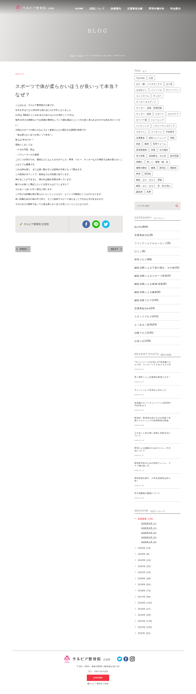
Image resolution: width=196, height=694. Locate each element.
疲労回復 (174, 156)
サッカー (157, 96)
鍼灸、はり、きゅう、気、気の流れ (153, 186)
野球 (138, 174)
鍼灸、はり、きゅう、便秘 (149, 180)
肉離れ (139, 162)
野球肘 (148, 174)
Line (96, 224)
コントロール (142, 96)
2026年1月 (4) (149, 542)
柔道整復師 (141, 150)
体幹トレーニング (157, 138)
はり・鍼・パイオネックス (149, 84)
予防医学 (170, 132)
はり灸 (169, 84)
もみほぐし (141, 90)
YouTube (140, 78)
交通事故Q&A (142, 308)
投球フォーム (159, 144)
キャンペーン (172, 90)
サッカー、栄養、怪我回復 (149, 108)
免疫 (138, 144)
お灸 (151, 78)
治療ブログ (140, 332)
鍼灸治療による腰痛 (145, 292)
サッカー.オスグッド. (146, 102)
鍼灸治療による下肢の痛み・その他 (154, 267)
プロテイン (141, 132)
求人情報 (140, 156)
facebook (86, 224)
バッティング (142, 126)
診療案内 (116, 8)
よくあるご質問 (143, 324)
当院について (97, 8)
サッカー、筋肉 (143, 114)
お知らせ (139, 341)
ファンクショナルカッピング (150, 243)
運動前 (173, 168)
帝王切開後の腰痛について (147, 493)
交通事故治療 (135, 8)
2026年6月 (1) (149, 523)
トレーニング (157, 120)
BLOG (80, 56)
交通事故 (140, 138)
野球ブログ (140, 259)
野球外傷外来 (156, 8)
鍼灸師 (139, 192)
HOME (79, 8)
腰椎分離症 (141, 168)
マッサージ (156, 132)
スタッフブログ (143, 316)
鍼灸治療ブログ (143, 300)
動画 (147, 144)
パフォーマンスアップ (164, 126)
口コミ (138, 251)
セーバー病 (141, 120)
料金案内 (175, 8)
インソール (156, 90)
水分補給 (163, 150)
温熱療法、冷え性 (157, 156)
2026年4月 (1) (149, 528)
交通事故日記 (142, 235)
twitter (106, 224)
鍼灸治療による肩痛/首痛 (148, 284)
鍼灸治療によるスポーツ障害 (150, 275)
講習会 (162, 168)
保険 (172, 138)
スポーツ (159, 114)
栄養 (153, 150)
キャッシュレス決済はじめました (150, 390)
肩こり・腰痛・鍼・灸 (157, 162)
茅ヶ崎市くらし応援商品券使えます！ (152, 377)
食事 (149, 192)
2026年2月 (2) (149, 537)
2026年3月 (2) (149, 532)
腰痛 (153, 168)
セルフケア (173, 114)
